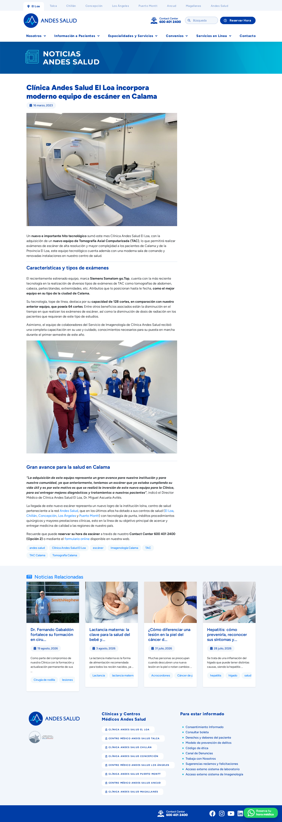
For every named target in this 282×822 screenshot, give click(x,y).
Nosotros (33, 36)
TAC (148, 548)
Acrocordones (160, 675)
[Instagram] (222, 813)
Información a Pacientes (74, 36)
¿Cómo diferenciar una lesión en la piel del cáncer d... (169, 634)
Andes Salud (69, 511)
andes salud (37, 548)
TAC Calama (37, 555)
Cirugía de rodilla (44, 680)
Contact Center (168, 18)
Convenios (175, 36)
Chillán (31, 516)
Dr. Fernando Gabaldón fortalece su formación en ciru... (52, 634)
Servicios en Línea (211, 36)
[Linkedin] (240, 813)
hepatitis (215, 675)
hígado (233, 675)
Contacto (248, 36)
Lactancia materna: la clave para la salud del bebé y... (109, 634)
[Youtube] (231, 813)
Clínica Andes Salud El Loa (69, 548)
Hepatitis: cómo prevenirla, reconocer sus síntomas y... (227, 634)
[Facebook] (212, 813)
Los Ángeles (67, 516)
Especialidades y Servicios (130, 36)
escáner (98, 548)
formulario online (77, 539)
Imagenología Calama (124, 548)
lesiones (67, 680)
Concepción (47, 516)
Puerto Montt (89, 516)
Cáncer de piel (186, 675)
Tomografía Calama (64, 555)
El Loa (169, 511)
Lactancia (98, 675)
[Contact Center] (154, 20)
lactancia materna (123, 675)
